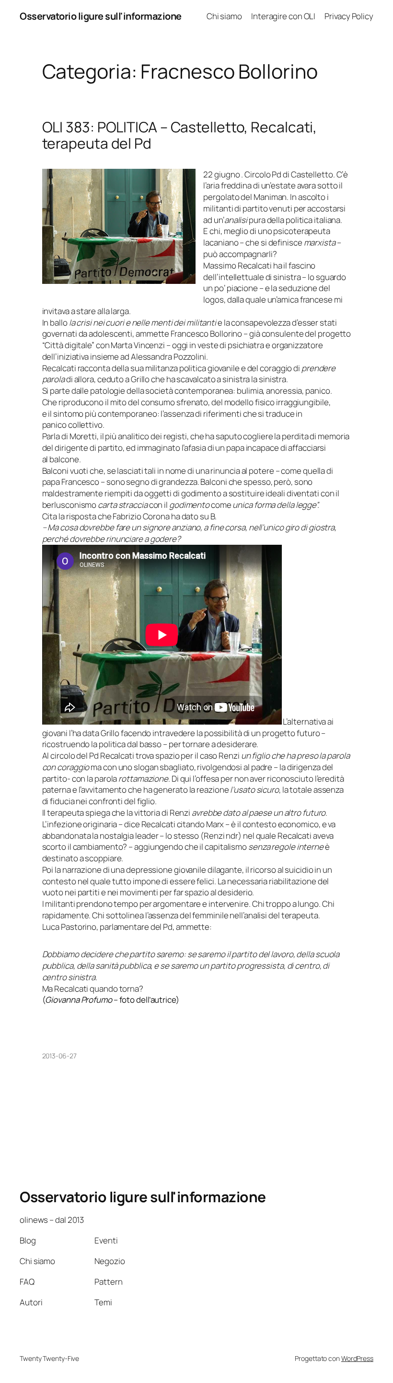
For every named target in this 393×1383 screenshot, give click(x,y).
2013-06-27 (59, 1055)
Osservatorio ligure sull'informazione (101, 16)
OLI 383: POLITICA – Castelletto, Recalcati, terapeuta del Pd (179, 135)
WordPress (357, 1358)
